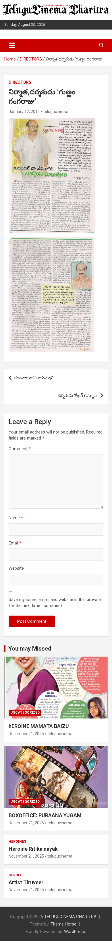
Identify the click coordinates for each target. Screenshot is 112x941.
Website (16, 568)
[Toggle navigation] (12, 45)
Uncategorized (25, 712)
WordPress (74, 931)
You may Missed (29, 648)
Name (16, 517)
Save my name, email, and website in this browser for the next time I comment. (55, 602)
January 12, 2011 (24, 111)
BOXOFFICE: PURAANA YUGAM (45, 815)
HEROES (15, 875)
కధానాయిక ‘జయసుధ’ (33, 377)
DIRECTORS (20, 82)
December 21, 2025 (26, 733)
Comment (20, 448)
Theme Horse (63, 924)
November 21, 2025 (26, 856)
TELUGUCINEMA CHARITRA (70, 916)
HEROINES (17, 842)
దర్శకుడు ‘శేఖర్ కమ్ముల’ (78, 395)
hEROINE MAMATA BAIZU (39, 726)
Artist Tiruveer (26, 882)
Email (15, 543)
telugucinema (55, 111)
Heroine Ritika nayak (33, 849)
